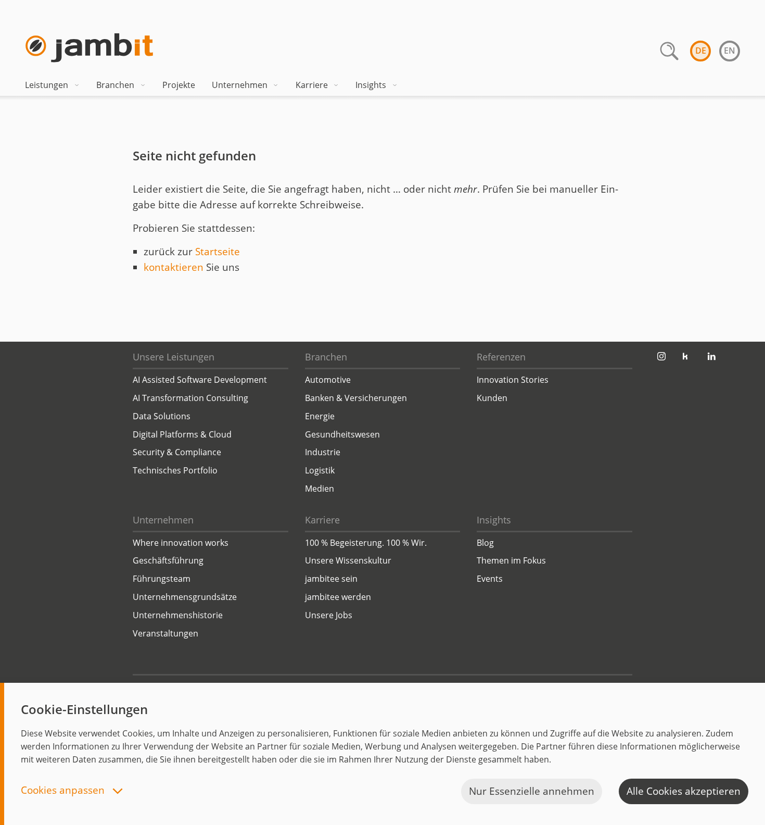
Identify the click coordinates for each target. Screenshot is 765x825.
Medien (319, 488)
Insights (370, 85)
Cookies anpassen (64, 791)
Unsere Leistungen (173, 357)
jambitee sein (331, 578)
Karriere (312, 85)
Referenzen (501, 357)
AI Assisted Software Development (200, 379)
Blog (485, 542)
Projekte (178, 85)
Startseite (217, 251)
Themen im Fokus (511, 560)
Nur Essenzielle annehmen (531, 791)
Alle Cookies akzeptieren (684, 791)
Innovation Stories (513, 379)
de (700, 50)
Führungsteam (161, 578)
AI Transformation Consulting (190, 398)
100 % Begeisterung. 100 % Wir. (366, 542)
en (729, 50)
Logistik (320, 470)
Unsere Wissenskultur (348, 560)
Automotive (328, 379)
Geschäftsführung (168, 560)
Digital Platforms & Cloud (182, 434)
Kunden (492, 398)
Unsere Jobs (328, 615)
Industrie (322, 452)
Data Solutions (161, 416)
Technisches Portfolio (175, 470)
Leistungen (46, 85)
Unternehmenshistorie (178, 615)
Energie (320, 416)
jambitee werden (338, 597)
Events (490, 578)
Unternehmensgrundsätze (185, 597)
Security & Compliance (177, 452)
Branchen (115, 85)
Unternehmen (239, 85)
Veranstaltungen (165, 633)
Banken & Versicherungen (356, 398)
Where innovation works (180, 542)
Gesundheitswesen (342, 434)
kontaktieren (173, 267)
